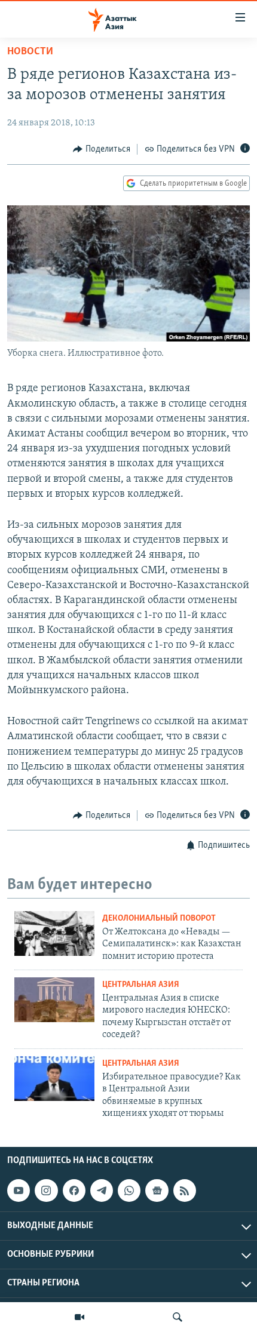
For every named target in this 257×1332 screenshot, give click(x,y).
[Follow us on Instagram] (46, 1190)
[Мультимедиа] (79, 1317)
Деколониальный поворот (159, 918)
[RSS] (184, 1190)
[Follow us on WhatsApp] (129, 1190)
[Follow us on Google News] (156, 1190)
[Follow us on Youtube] (18, 1190)
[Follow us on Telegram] (101, 1190)
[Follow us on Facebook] (74, 1190)
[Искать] (177, 1317)
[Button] (101, 149)
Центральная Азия (140, 984)
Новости (30, 52)
